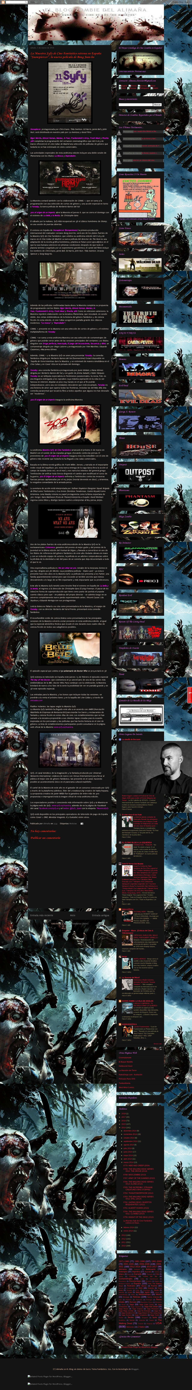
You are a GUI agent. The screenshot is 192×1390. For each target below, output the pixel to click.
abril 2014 (128, 1159)
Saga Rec (158, 1311)
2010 (124, 1246)
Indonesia (146, 1290)
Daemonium (154, 1279)
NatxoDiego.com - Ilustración (130, 1075)
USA (159, 1323)
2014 (124, 1128)
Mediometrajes (145, 1294)
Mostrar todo (158, 1044)
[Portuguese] (144, 88)
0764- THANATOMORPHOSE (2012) (138, 1193)
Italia (138, 1292)
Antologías (123, 1272)
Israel (130, 1292)
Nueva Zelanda (153, 1297)
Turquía (140, 1323)
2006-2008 (144, 1264)
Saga (131, 1304)
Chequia (150, 1274)
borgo (124, 956)
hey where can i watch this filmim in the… (141, 131)
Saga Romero (127, 1315)
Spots (154, 1317)
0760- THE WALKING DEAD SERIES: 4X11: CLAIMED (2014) (138, 1213)
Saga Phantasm (153, 1309)
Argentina (136, 1272)
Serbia (121, 1317)
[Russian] (132, 88)
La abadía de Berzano (131, 739)
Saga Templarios (141, 1315)
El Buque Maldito (126, 1062)
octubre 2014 (129, 1138)
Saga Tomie (154, 1315)
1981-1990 (140, 1261)
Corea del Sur (150, 1276)
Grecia (121, 1288)
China (121, 1276)
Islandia (121, 1292)
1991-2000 (156, 1261)
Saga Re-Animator (144, 1311)
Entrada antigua (100, 915)
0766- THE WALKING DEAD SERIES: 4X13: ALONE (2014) (138, 1183)
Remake (133, 1302)
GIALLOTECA (128, 909)
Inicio (72, 915)
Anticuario (150, 1269)
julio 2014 (128, 1148)
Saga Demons (136, 1307)
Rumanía (158, 1302)
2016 (124, 1121)
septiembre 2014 (131, 1141)
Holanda (151, 1288)
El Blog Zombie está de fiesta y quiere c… (141, 153)
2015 (124, 1124)
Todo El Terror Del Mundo (132, 864)
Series (131, 1317)
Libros (157, 1292)
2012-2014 (135, 1266)
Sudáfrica (122, 1320)
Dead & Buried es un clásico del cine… (140, 160)
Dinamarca (122, 1281)
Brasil (129, 1274)
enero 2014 (129, 1231)
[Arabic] (155, 88)
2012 (124, 1239)
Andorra (137, 1269)
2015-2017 (152, 1266)
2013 (124, 1235)
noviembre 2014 (130, 1134)
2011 (124, 1242)
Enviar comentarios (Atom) (76, 924)
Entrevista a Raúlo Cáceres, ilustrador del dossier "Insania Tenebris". (144, 982)
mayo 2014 (128, 1155)
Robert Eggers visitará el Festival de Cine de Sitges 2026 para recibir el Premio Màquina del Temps (139, 798)
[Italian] (152, 86)
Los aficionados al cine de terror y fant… (140, 139)
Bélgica (121, 1274)
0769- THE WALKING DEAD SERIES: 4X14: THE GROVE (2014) (138, 1170)
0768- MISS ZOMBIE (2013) (134, 1175)
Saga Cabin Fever (146, 1304)
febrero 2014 (129, 1227)
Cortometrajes (125, 1278)
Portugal (149, 1299)
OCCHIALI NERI (140, 912)
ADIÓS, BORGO (140, 959)
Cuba (142, 1279)
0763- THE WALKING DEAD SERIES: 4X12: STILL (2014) (138, 1198)
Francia (154, 1286)
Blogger (135, 1369)
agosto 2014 (129, 1145)
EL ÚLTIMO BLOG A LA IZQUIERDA (137, 843)
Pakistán (129, 1299)
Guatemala (131, 1288)
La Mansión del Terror (128, 1070)
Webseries (130, 1327)
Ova (120, 1299)
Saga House (123, 1309)
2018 (124, 1114)
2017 (124, 1117)
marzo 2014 (129, 1162)
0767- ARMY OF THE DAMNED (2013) (139, 1178)
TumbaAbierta (124, 1083)
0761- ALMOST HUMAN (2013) (136, 1208)
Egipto (157, 1281)
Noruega (126, 1297)
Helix (140, 1288)
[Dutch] (123, 88)
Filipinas (144, 1286)
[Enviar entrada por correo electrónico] (81, 823)
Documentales (135, 1281)
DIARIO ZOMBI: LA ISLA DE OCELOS (137, 1001)
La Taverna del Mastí (131, 978)
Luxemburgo (123, 1294)
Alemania (123, 1269)
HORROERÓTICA (129, 1024)
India (137, 1290)
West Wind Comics (126, 1087)
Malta (133, 1294)
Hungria (129, 1290)
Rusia (124, 1304)
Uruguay (149, 1323)
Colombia (132, 1276)
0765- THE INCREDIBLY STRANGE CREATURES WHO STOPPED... (138, 1188)
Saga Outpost (137, 1309)
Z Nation (141, 1327)
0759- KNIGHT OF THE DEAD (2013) (138, 1217)
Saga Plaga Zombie (126, 1311)
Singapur (145, 1317)
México (159, 1294)
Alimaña (47, 823)
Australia (148, 1272)
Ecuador (149, 1281)
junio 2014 (128, 1152)
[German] (143, 86)
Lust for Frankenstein (142, 1027)
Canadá (137, 1274)
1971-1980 (124, 1261)
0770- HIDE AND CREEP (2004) (136, 1166)
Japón (147, 1292)
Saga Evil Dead (151, 1307)
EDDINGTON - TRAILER (143, 845)
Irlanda (156, 1290)
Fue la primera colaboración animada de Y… (142, 146)
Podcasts (139, 1299)
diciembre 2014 (130, 1131)
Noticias (73, 823)
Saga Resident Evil (128, 1313)
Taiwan (151, 1320)
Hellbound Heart (125, 1066)
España (137, 1283)
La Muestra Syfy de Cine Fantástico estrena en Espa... (137, 1222)
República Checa (147, 1302)
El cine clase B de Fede (132, 815)
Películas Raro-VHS (127, 1079)
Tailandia (142, 1320)
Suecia (131, 1320)
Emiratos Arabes (124, 1283)
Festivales (131, 1286)
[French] (133, 86)
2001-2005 (128, 1264)
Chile (157, 1274)
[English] (124, 86)
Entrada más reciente (41, 915)
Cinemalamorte (125, 1058)
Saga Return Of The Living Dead (150, 1313)
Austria (156, 1272)
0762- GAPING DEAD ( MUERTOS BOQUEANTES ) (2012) (137, 1203)
